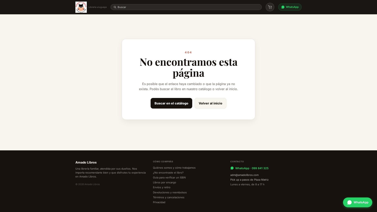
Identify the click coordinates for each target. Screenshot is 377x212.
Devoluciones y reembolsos (170, 192)
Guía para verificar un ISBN (169, 177)
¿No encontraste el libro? (168, 172)
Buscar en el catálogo (171, 103)
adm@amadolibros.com (244, 174)
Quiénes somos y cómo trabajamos (174, 167)
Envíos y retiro (161, 187)
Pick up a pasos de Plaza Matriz (249, 179)
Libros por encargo (164, 182)
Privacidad (159, 202)
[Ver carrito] (270, 7)
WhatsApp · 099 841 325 (252, 168)
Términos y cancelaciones (168, 197)
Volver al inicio (210, 103)
